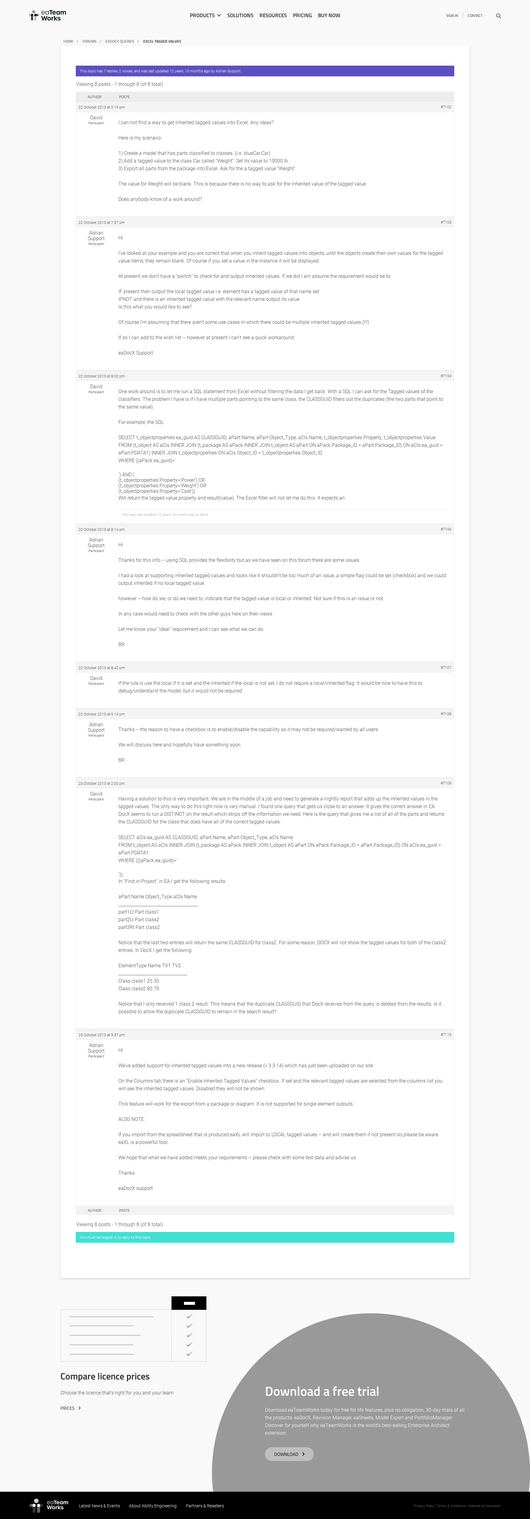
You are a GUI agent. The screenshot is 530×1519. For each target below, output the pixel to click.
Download (286, 1454)
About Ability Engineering (153, 1506)
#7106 (446, 529)
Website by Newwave (484, 1505)
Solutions (240, 15)
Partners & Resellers (205, 1506)
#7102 (446, 106)
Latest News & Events (99, 1506)
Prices (67, 1408)
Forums (90, 41)
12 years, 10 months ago (190, 70)
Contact (475, 15)
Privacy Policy (424, 1505)
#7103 (446, 222)
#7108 (446, 713)
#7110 (446, 1034)
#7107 (446, 667)
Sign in (452, 15)
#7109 (446, 783)
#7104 (446, 375)
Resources (273, 15)
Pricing (302, 15)
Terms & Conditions (451, 1505)
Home (68, 41)
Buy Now (329, 15)
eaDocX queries (120, 41)
